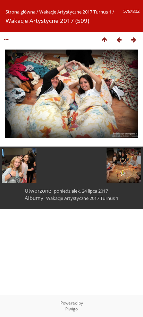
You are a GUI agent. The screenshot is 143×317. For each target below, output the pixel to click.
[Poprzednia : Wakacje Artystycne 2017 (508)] (119, 40)
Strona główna (20, 12)
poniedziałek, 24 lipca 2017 (81, 191)
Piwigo (71, 309)
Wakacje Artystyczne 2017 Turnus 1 (75, 12)
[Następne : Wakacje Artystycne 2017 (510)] (133, 40)
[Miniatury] (104, 40)
